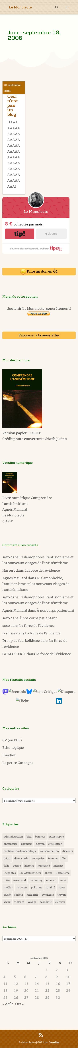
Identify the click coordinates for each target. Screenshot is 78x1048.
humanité (44, 865)
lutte (7, 880)
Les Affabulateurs (30, 872)
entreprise (38, 858)
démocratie (21, 858)
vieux (7, 902)
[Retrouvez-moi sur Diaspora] (66, 691)
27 (26, 997)
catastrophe (56, 836)
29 (47, 997)
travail (62, 894)
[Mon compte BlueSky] (29, 693)
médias (8, 887)
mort (63, 880)
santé (62, 887)
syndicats (48, 894)
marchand (19, 880)
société (18, 894)
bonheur (40, 836)
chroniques (10, 843)
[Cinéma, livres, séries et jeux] (45, 691)
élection (60, 902)
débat (7, 858)
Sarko (7, 894)
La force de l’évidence (42, 570)
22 (47, 990)
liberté (48, 872)
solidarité (32, 894)
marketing (36, 880)
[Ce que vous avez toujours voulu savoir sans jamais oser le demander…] (59, 702)
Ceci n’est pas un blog (12, 105)
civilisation (55, 843)
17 (68, 983)
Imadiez (9, 755)
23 (58, 990)
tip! (19, 234)
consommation (49, 851)
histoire (29, 865)
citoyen (40, 843)
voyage (32, 902)
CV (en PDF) (12, 740)
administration (13, 836)
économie (46, 902)
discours (67, 851)
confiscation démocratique (20, 851)
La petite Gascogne (18, 762)
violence (19, 902)
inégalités (10, 872)
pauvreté (22, 887)
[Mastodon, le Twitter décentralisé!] (5, 693)
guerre (17, 865)
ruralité (50, 887)
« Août (7, 1003)
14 (37, 983)
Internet (58, 865)
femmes (53, 858)
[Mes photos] (22, 700)
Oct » (19, 1003)
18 (5, 990)
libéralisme (62, 872)
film (64, 858)
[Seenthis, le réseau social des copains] (17, 691)
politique (36, 887)
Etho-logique (13, 747)
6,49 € (7, 521)
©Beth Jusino (56, 438)
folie (6, 865)
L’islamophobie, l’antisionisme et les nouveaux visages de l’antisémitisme (35, 584)
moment (51, 880)
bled (29, 836)
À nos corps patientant (55, 610)
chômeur (26, 843)
